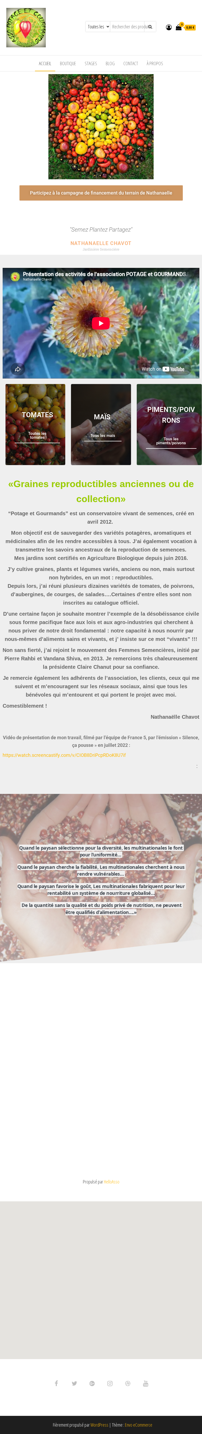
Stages (91, 63)
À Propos (155, 63)
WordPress (99, 1425)
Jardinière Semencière (101, 249)
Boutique (68, 63)
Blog (110, 63)
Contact (130, 63)
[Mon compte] (169, 27)
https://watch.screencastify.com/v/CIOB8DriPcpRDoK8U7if (64, 755)
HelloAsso (111, 1181)
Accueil (45, 63)
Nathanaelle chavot (101, 243)
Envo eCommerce (138, 1425)
